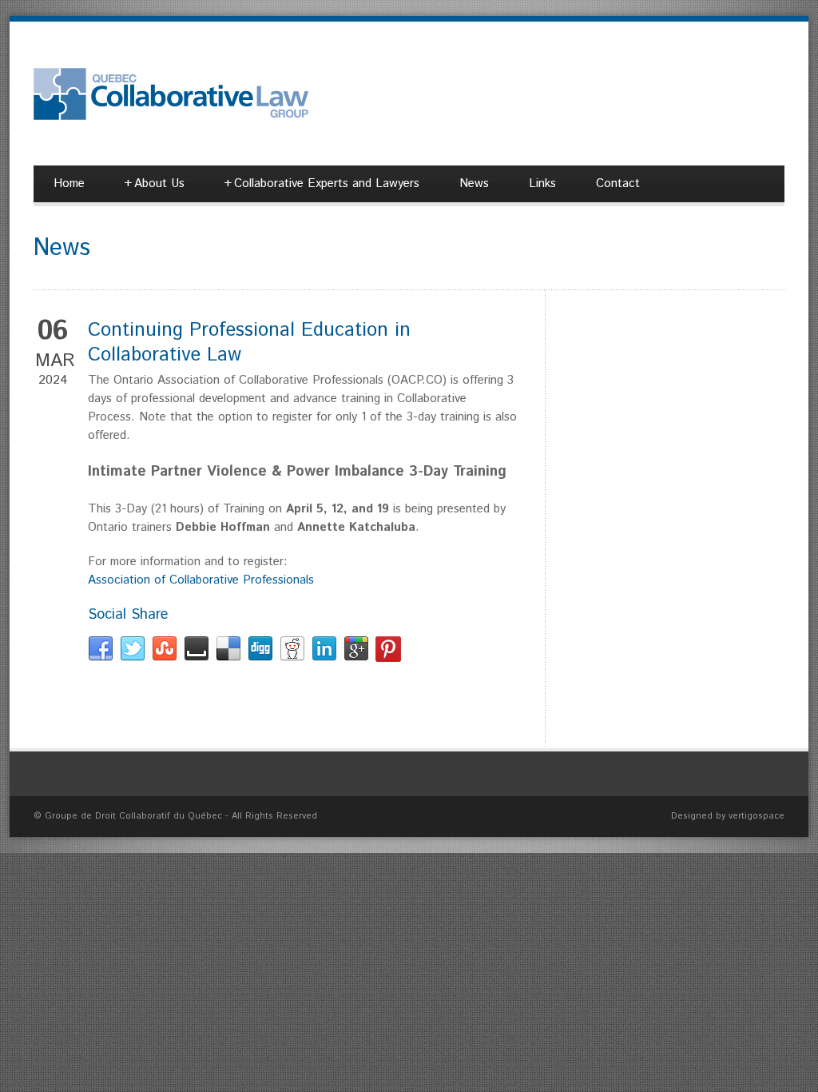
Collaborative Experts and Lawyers (321, 183)
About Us (155, 183)
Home (69, 183)
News (474, 183)
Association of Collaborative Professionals (201, 580)
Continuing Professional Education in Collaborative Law (249, 343)
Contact (618, 183)
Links (542, 183)
